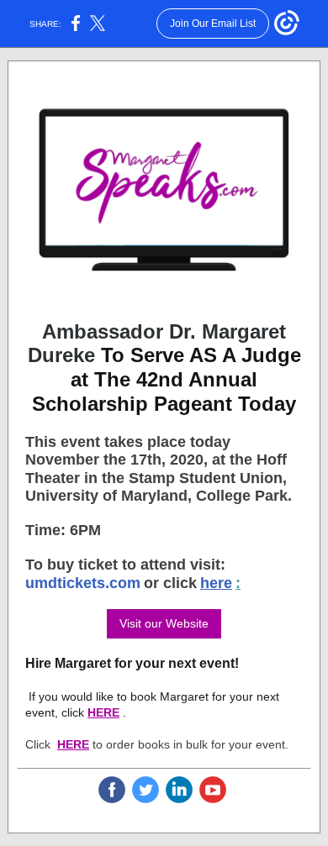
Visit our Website (164, 623)
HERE (103, 712)
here (216, 583)
